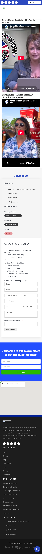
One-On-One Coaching (15, 263)
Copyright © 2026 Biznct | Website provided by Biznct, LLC (21, 547)
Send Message (10, 329)
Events (5, 467)
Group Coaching (13, 266)
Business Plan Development (17, 274)
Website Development (15, 271)
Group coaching (8, 502)
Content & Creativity (14, 257)
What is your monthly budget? (16, 281)
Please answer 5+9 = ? (13, 321)
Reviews (5, 471)
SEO (8, 260)
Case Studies (7, 463)
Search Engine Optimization (11, 491)
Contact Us (6, 475)
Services (5, 456)
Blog (4, 460)
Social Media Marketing (15, 255)
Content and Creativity (10, 487)
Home (5, 452)
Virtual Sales (11, 276)
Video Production (13, 268)
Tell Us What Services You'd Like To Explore (18, 251)
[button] (40, 11)
